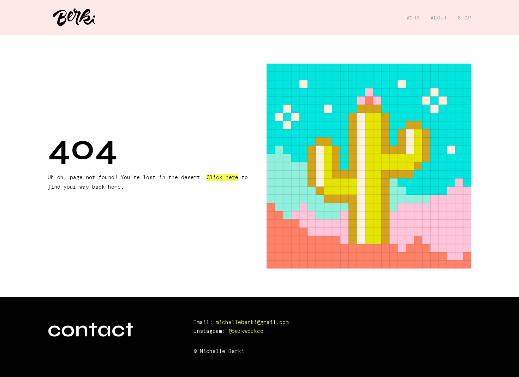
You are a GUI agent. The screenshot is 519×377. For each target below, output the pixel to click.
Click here (222, 177)
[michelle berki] (74, 17)
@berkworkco (245, 331)
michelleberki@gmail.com (252, 322)
